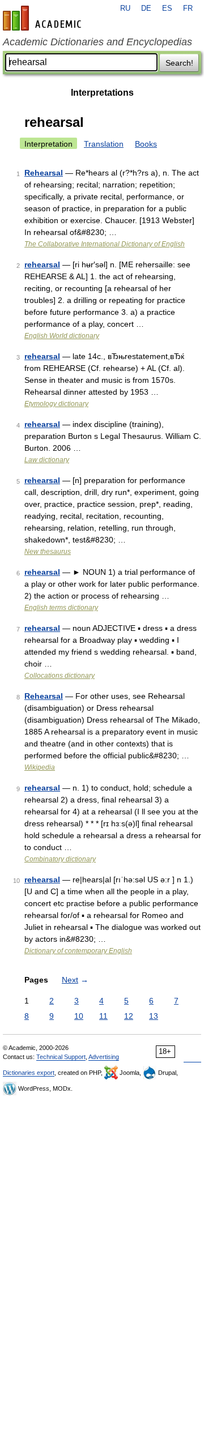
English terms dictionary (61, 608)
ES (167, 8)
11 (103, 1016)
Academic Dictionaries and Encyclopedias (97, 42)
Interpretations (102, 92)
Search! (179, 62)
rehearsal (42, 264)
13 (153, 1016)
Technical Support (61, 1056)
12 (128, 1016)
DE (146, 8)
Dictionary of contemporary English (78, 951)
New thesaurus (47, 552)
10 (78, 1016)
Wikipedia (39, 767)
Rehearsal (43, 172)
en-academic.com (43, 18)
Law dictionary (46, 460)
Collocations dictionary (59, 676)
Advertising (103, 1056)
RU (125, 8)
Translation (104, 143)
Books (146, 143)
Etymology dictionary (56, 404)
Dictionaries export (28, 1072)
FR (188, 8)
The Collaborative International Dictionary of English (104, 244)
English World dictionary (61, 336)
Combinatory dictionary (60, 859)
